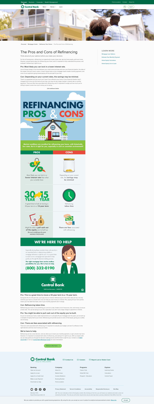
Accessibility (88, 389)
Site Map (115, 389)
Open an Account (35, 370)
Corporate (39, 2)
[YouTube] (31, 389)
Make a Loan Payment (36, 379)
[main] (77, 200)
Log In (131, 7)
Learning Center (109, 370)
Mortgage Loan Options (108, 54)
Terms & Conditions (75, 389)
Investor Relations (60, 376)
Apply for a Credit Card (36, 376)
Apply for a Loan (35, 373)
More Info (113, 400)
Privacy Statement (60, 389)
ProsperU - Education (86, 376)
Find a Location (116, 2)
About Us (131, 2)
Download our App (35, 382)
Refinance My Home (52, 346)
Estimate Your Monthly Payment (111, 57)
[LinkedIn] (36, 389)
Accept (126, 400)
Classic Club (83, 370)
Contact (125, 2)
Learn (60, 7)
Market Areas (59, 373)
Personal (24, 2)
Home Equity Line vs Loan (109, 63)
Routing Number (60, 379)
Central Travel (109, 376)
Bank (44, 7)
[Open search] (124, 6)
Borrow (52, 7)
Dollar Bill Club (84, 373)
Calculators (108, 373)
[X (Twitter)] (44, 389)
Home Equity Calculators (109, 60)
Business (31, 2)
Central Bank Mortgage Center (42, 340)
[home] (30, 6)
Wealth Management (51, 2)
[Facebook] (40, 389)
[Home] (43, 360)
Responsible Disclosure (102, 389)
